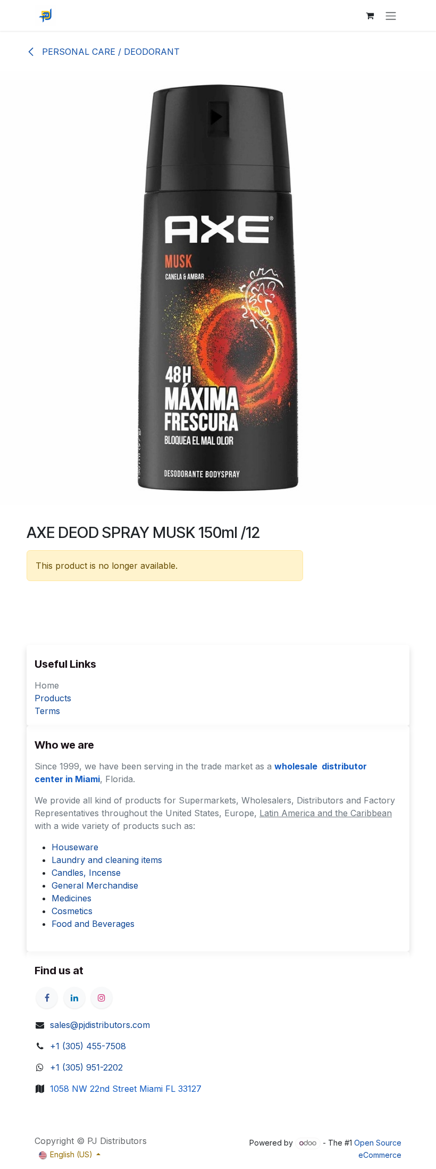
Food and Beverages (93, 923)
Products (53, 698)
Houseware (75, 847)
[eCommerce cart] (369, 15)
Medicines (71, 898)
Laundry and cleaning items (107, 860)
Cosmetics (72, 911)
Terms (47, 711)
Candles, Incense (86, 872)
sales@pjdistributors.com (100, 1024)
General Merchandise (95, 885)
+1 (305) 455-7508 (88, 1046)
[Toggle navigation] (390, 15)
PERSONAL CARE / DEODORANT (109, 51)
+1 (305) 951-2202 (86, 1067)
